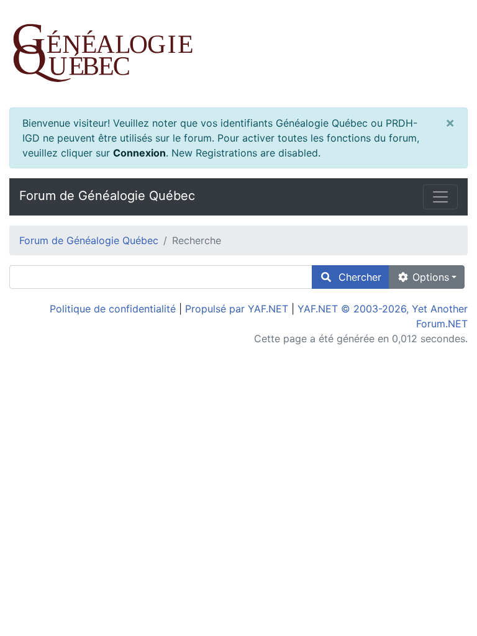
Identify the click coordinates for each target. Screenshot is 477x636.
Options (429, 277)
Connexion (139, 153)
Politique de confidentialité (113, 308)
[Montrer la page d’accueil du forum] (238, 54)
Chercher (356, 277)
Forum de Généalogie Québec (107, 195)
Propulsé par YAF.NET (236, 308)
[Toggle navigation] (440, 196)
